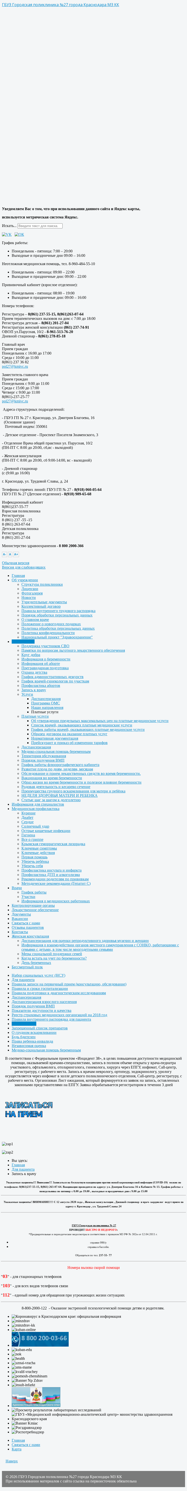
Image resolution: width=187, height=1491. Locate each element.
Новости (28, 597)
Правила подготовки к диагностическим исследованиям (59, 993)
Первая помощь (34, 857)
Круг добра (30, 655)
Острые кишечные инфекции (45, 831)
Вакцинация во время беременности (51, 778)
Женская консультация (30, 936)
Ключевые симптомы (39, 848)
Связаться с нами (26, 923)
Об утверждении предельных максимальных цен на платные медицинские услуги (99, 721)
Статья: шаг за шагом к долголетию (51, 800)
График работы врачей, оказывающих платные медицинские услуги (88, 729)
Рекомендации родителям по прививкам (55, 879)
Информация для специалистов (38, 804)
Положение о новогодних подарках (51, 624)
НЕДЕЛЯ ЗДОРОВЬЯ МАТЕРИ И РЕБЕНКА (59, 795)
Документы (21, 914)
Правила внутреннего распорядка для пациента (51, 1019)
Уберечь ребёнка (35, 861)
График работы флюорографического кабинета (60, 765)
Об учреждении (25, 580)
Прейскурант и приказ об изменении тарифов (69, 743)
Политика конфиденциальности (48, 633)
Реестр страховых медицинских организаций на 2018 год (59, 1015)
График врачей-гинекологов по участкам (55, 681)
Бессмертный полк (27, 967)
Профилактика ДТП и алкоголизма (50, 875)
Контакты (20, 932)
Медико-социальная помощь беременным (56, 751)
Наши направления (47, 707)
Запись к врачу (33, 690)
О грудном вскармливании (34, 1032)
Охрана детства (34, 672)
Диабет (27, 817)
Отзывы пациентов (28, 927)
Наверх (12, 1461)
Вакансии (20, 919)
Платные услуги (35, 716)
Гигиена (28, 835)
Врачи (17, 888)
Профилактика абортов (40, 685)
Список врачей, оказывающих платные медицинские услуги (81, 725)
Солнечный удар (35, 826)
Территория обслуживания (43, 756)
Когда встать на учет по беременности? (54, 958)
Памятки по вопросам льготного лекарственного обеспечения (73, 650)
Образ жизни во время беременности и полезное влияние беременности (81, 782)
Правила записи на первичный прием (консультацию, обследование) (69, 984)
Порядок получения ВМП (43, 760)
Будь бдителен (24, 1037)
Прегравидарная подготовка (45, 668)
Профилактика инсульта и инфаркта (51, 870)
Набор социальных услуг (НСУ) (38, 975)
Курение (28, 813)
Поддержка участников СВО (45, 646)
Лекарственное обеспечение (35, 910)
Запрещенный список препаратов (40, 1028)
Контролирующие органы (33, 905)
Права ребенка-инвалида (32, 1041)
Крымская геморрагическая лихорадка (53, 844)
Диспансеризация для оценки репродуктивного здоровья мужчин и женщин (85, 941)
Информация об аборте (40, 663)
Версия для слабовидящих (24, 567)
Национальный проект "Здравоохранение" (57, 637)
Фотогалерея (32, 593)
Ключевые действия (38, 853)
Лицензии (29, 589)
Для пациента (23, 641)
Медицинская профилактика (35, 809)
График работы (34, 892)
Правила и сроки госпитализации (40, 988)
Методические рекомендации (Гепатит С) (56, 883)
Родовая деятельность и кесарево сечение (55, 787)
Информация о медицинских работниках (55, 901)
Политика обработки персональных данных (58, 628)
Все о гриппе (32, 839)
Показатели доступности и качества (41, 1010)
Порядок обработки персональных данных (57, 615)
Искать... (9, 226)
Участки (28, 897)
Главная (18, 575)
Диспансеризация (46, 699)
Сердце (27, 822)
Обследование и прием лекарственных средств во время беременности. (81, 773)
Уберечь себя (32, 866)
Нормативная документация (54, 738)
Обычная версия (15, 563)
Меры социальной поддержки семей (51, 954)
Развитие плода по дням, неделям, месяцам (57, 769)
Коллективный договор (41, 606)
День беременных (36, 963)
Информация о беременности (45, 659)
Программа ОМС (45, 703)
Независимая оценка (29, 1046)
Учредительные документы (44, 602)
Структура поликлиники (42, 584)
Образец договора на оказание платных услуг (69, 734)
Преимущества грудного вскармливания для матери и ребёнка (73, 791)
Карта (16, 1449)
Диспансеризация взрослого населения (44, 1002)
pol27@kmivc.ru (15, 366)
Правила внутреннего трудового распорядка (58, 611)
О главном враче (35, 619)
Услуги (27, 694)
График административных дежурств (52, 677)
